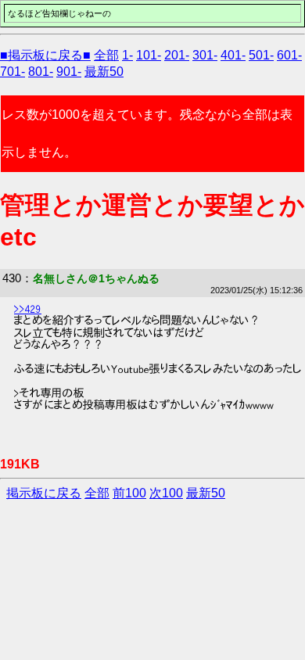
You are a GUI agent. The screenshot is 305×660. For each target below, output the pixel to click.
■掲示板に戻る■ (45, 55)
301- (204, 55)
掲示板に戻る (43, 493)
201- (176, 55)
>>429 (27, 308)
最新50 (104, 71)
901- (68, 71)
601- (289, 55)
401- (233, 55)
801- (40, 71)
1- (127, 55)
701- (12, 71)
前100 (129, 493)
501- (261, 55)
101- (148, 55)
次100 (166, 493)
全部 (106, 55)
